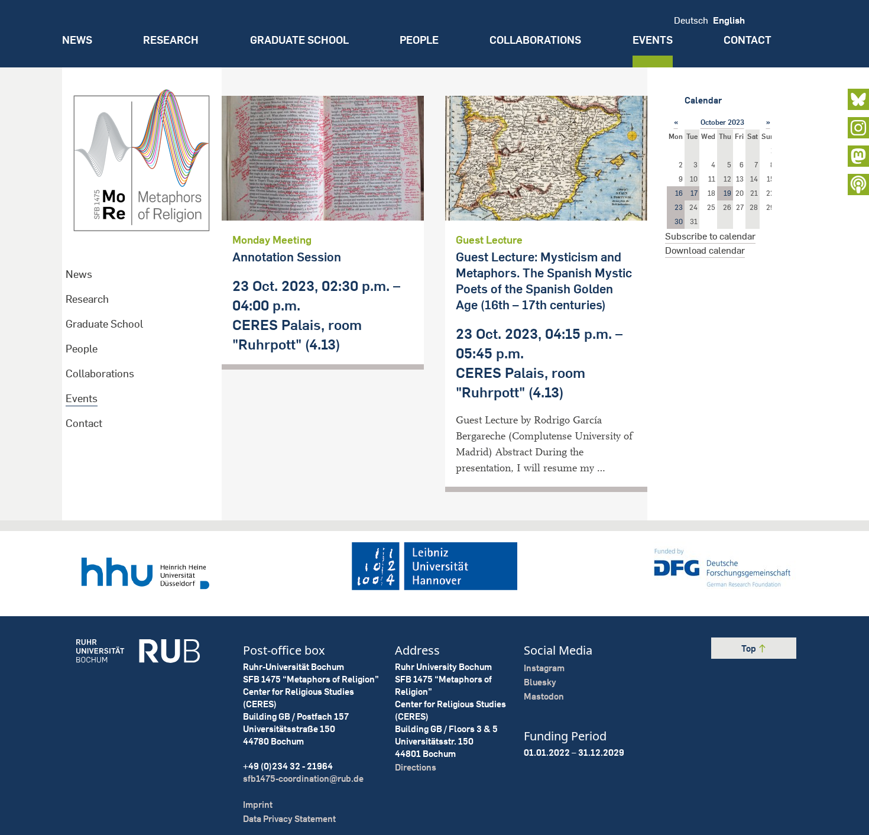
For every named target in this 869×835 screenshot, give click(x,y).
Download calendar (705, 250)
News (77, 40)
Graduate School (299, 40)
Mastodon (544, 696)
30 (679, 221)
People (419, 40)
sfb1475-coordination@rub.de (303, 778)
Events (653, 40)
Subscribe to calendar (710, 236)
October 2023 (722, 122)
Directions (415, 767)
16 (679, 193)
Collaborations (535, 40)
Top (749, 648)
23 (679, 207)
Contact (747, 40)
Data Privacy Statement (289, 818)
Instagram (544, 668)
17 (694, 193)
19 (727, 193)
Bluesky (540, 682)
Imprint (258, 804)
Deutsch (691, 20)
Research (171, 40)
